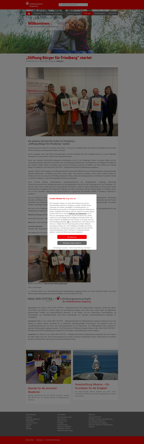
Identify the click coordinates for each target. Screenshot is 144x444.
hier (68, 222)
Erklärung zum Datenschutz (78, 213)
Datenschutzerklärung (76, 248)
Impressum (87, 248)
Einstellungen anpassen (60, 248)
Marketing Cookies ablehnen (72, 243)
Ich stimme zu (72, 237)
